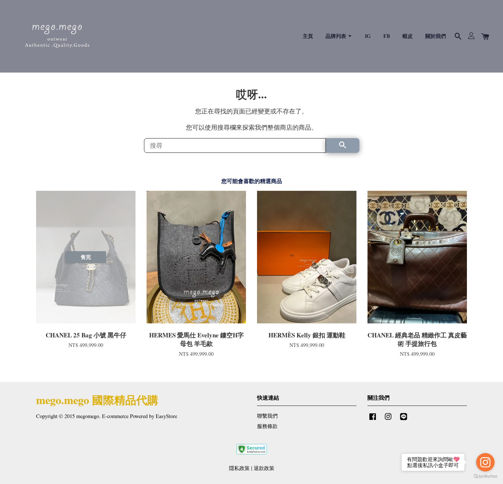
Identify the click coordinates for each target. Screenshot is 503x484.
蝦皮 (407, 36)
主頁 (308, 36)
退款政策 (264, 467)
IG (368, 36)
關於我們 (435, 36)
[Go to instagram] (485, 462)
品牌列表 (337, 36)
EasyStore (166, 416)
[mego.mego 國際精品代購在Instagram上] (388, 419)
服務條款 (267, 425)
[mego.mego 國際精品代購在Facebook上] (372, 419)
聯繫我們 (267, 415)
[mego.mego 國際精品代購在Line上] (403, 419)
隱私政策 (239, 467)
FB (386, 36)
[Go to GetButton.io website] (485, 476)
